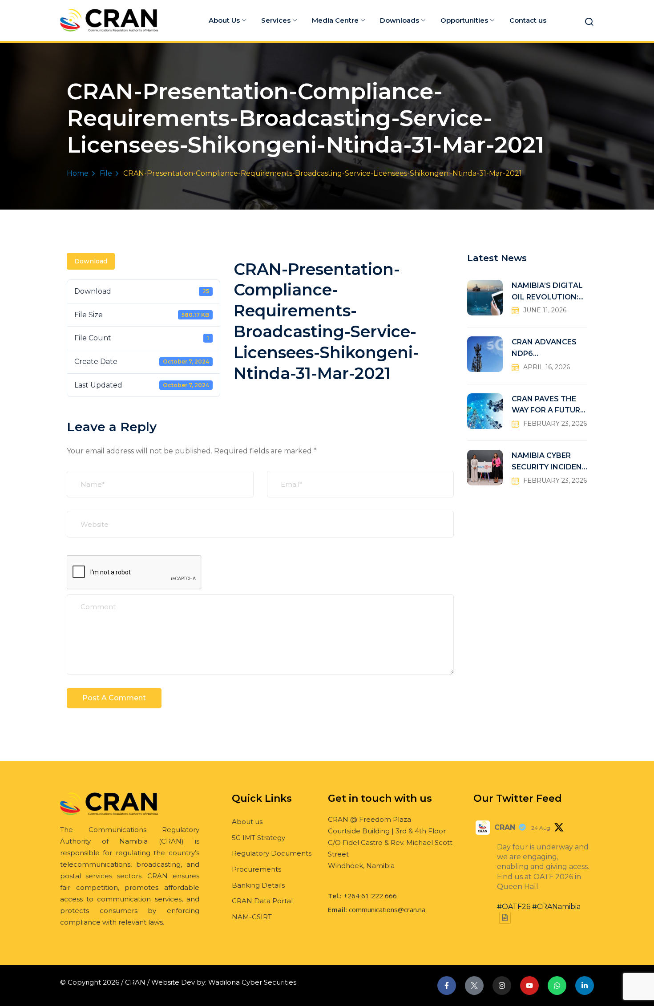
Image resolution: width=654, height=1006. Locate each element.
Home (78, 173)
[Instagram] (502, 985)
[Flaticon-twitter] (474, 985)
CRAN (504, 827)
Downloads (399, 20)
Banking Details (258, 885)
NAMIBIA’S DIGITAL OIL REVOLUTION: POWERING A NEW (547, 292)
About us (247, 821)
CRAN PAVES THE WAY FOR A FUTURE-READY (549, 405)
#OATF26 (513, 906)
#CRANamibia (556, 906)
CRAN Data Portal (262, 901)
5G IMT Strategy (258, 837)
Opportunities (464, 20)
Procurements (256, 869)
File (106, 173)
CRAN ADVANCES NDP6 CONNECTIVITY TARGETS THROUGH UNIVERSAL (549, 349)
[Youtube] (529, 985)
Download (90, 261)
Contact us (527, 20)
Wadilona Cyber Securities (252, 982)
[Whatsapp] (557, 985)
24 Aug (540, 827)
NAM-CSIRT (252, 917)
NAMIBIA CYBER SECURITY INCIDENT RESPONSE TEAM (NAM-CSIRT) (549, 462)
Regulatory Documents (271, 853)
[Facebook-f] (446, 985)
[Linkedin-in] (584, 985)
